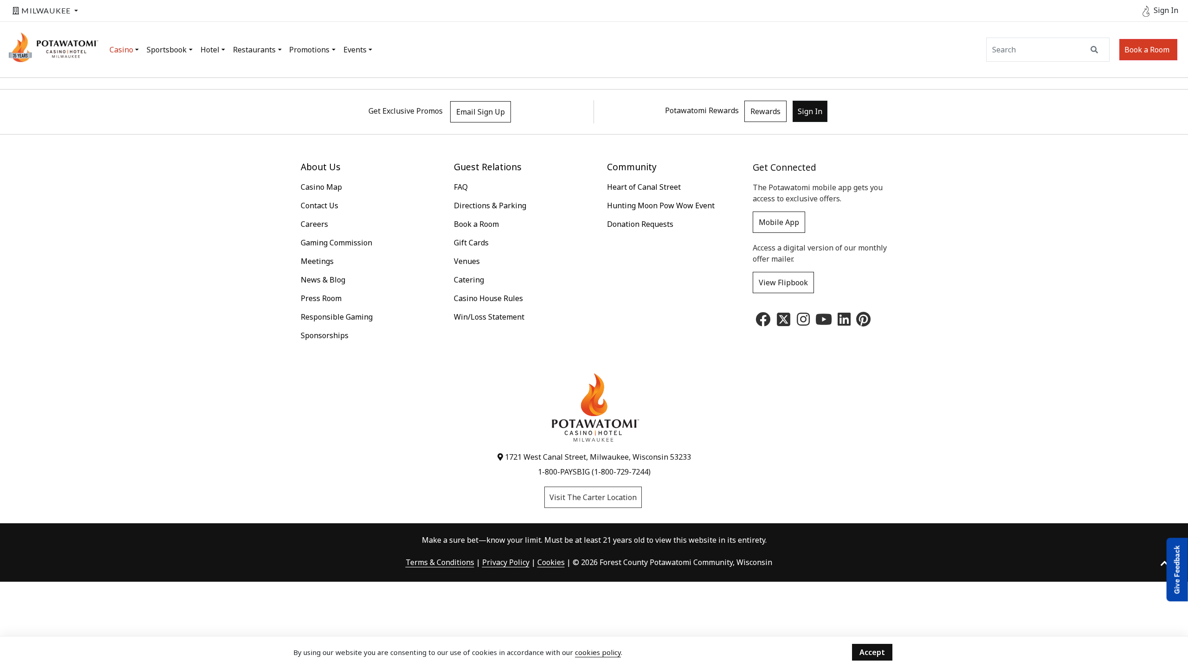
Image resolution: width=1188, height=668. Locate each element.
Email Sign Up (480, 112)
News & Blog (323, 280)
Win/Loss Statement (489, 317)
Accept (872, 652)
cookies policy (598, 652)
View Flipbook (783, 282)
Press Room (321, 298)
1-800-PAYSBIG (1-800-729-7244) (594, 472)
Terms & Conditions (440, 562)
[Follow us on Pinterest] (863, 322)
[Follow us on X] (783, 319)
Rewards (765, 111)
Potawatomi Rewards (702, 110)
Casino (121, 50)
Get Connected (784, 167)
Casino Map (321, 187)
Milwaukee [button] (45, 10)
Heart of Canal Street (644, 187)
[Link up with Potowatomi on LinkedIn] (844, 322)
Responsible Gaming (337, 317)
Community (632, 167)
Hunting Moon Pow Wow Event (661, 205)
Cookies (551, 562)
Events (355, 50)
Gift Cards (471, 243)
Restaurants (254, 50)
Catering (469, 280)
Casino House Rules (488, 298)
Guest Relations (488, 167)
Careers (314, 224)
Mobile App (779, 222)
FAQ (461, 187)
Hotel (210, 50)
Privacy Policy (505, 562)
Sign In (810, 111)
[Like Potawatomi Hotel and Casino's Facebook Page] (763, 322)
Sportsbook (167, 50)
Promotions (309, 50)
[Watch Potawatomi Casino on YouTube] (824, 322)
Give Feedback (1177, 569)
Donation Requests (640, 224)
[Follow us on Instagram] (803, 322)
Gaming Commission (336, 243)
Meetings (317, 261)
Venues (467, 261)
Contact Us (319, 205)
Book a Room (1146, 50)
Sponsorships (325, 335)
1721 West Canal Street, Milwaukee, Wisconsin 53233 (597, 457)
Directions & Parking (490, 205)
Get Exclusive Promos (405, 111)
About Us (321, 167)
